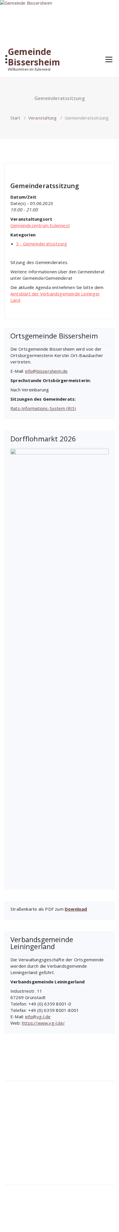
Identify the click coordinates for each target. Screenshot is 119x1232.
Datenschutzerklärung (30, 1199)
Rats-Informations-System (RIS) (43, 408)
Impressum (19, 1190)
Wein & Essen (22, 1128)
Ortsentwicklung (30, 1109)
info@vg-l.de (38, 1016)
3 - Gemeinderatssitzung (73, 170)
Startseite (18, 1086)
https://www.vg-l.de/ (43, 1023)
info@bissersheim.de (46, 371)
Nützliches (18, 1157)
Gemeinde (18, 1096)
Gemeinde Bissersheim (34, 57)
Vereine (16, 1148)
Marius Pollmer (27, 170)
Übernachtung (22, 1138)
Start (15, 118)
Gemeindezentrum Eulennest (40, 225)
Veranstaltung (42, 118)
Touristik (16, 1119)
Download (76, 909)
